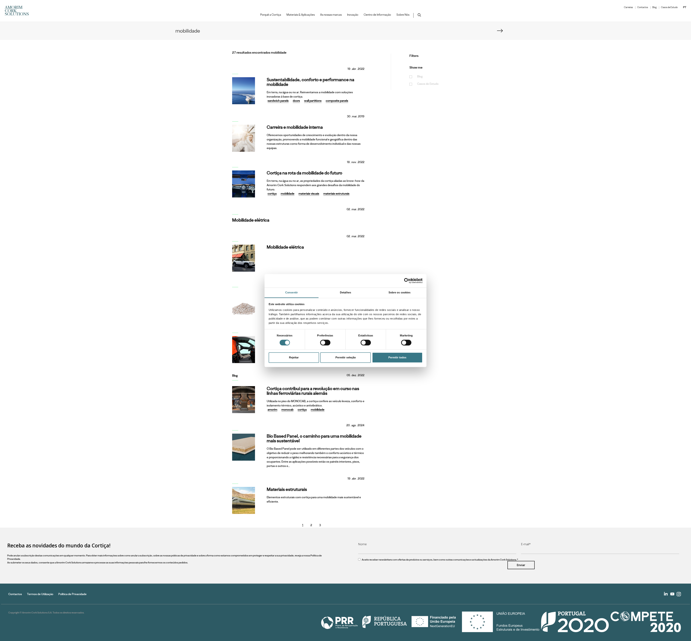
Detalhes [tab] (345, 292)
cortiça (272, 193)
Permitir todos (397, 357)
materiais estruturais (336, 193)
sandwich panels (278, 100)
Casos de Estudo (669, 7)
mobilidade (287, 193)
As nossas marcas (331, 14)
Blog (654, 7)
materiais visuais (309, 193)
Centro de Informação (377, 14)
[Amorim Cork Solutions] (18, 10)
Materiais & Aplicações (300, 14)
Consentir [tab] (291, 292)
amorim (272, 409)
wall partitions (313, 100)
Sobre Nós (402, 14)
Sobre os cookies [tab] (400, 292)
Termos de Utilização (40, 594)
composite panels (337, 100)
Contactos (642, 7)
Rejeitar (294, 357)
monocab (287, 409)
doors (296, 100)
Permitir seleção (345, 357)
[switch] (325, 342)
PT (684, 7)
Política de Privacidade (72, 594)
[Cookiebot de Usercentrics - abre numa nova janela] (407, 280)
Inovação (352, 14)
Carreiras (628, 7)
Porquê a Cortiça (270, 14)
